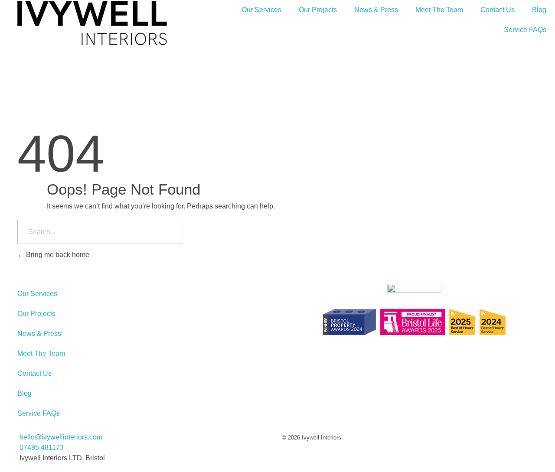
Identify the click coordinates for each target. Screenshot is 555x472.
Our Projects (318, 9)
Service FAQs (525, 29)
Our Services (261, 9)
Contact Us (497, 9)
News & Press (376, 9)
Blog (539, 9)
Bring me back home (56, 254)
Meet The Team (439, 9)
